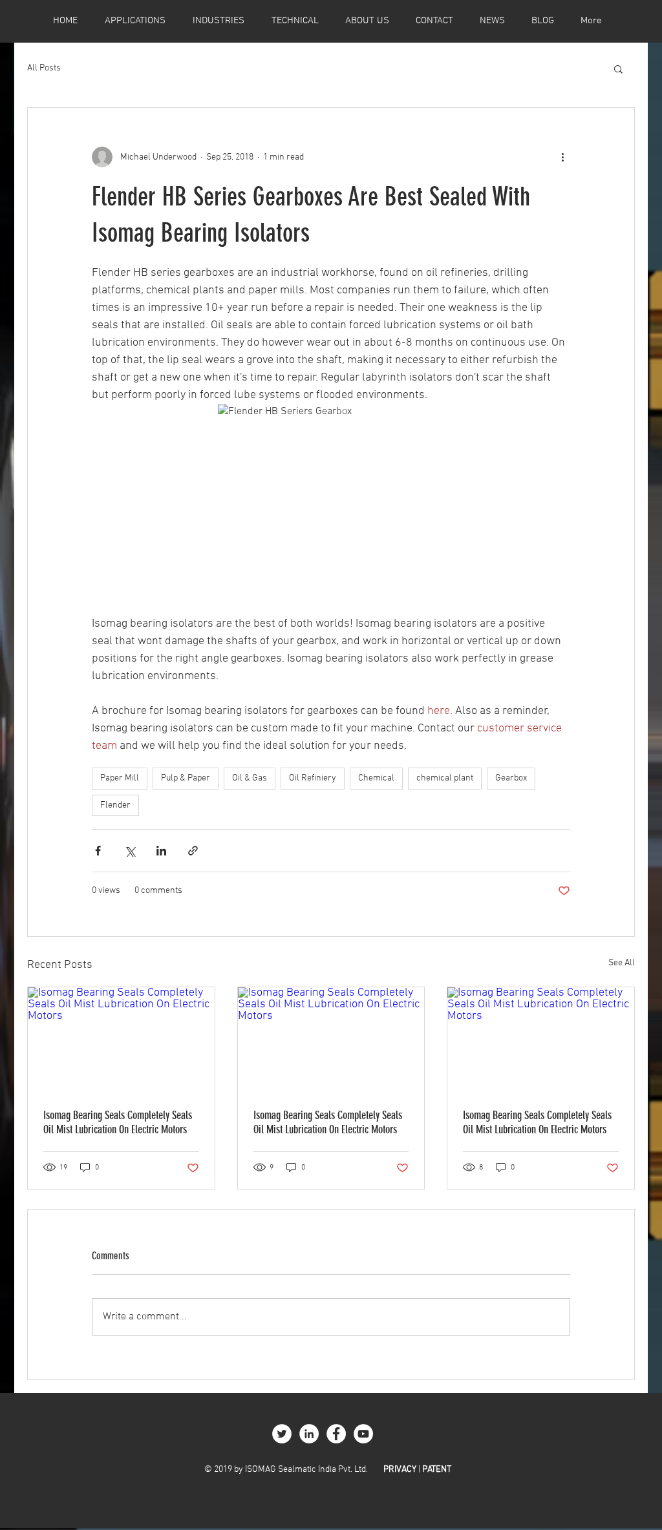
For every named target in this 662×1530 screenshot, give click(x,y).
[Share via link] (193, 850)
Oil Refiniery (312, 778)
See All (621, 963)
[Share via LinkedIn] (161, 850)
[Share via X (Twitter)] (129, 850)
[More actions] (562, 157)
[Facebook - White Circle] (336, 1433)
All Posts (44, 68)
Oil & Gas (249, 778)
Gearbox (511, 778)
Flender (115, 805)
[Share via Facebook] (98, 850)
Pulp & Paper (185, 778)
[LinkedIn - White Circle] (309, 1433)
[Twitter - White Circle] (282, 1433)
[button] (618, 68)
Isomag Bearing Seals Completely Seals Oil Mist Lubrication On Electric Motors (117, 1122)
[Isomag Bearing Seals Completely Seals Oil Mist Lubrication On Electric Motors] (121, 1039)
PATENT (436, 1469)
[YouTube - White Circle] (363, 1433)
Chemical (376, 778)
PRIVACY (399, 1469)
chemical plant (444, 778)
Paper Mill (119, 778)
